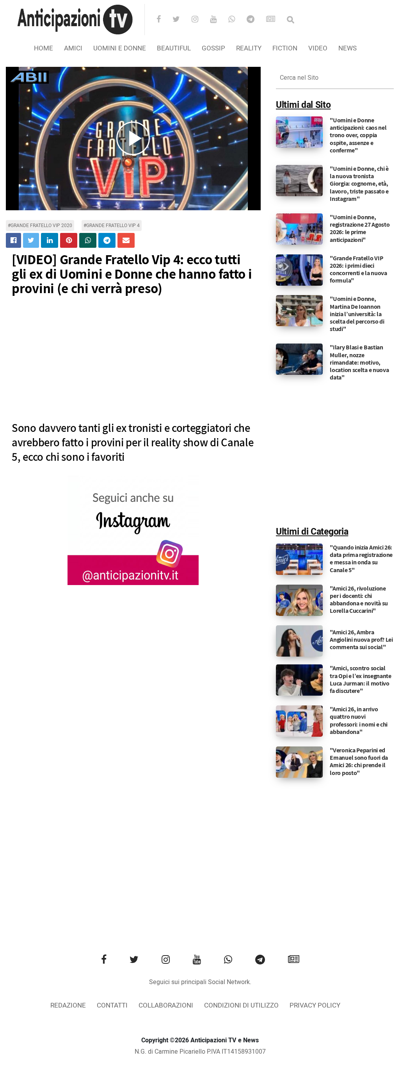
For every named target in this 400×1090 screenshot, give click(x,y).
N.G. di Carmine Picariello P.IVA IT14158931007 (200, 1051)
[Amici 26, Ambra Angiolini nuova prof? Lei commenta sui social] (299, 641)
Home (43, 48)
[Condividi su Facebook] (13, 240)
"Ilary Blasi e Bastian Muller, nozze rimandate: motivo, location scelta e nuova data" (359, 362)
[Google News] (275, 20)
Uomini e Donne (119, 48)
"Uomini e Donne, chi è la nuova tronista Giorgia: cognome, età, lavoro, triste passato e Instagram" (359, 184)
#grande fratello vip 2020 (40, 225)
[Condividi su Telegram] (107, 240)
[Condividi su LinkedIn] (49, 240)
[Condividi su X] (31, 240)
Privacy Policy (315, 1005)
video (317, 48)
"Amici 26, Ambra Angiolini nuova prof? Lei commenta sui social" (361, 639)
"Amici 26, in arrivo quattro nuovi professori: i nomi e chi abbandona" (359, 720)
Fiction (284, 48)
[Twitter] (181, 20)
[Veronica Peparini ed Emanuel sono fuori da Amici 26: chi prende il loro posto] (299, 762)
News (347, 48)
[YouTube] (218, 20)
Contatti (112, 1005)
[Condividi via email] (126, 240)
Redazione (68, 1005)
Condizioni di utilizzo (241, 1005)
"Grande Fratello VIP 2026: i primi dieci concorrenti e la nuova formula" (358, 269)
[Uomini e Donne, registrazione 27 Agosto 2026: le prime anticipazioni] (299, 229)
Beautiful (174, 48)
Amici (73, 48)
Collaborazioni (166, 1005)
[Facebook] (163, 20)
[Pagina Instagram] (133, 530)
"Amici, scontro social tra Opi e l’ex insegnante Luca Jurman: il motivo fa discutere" (360, 679)
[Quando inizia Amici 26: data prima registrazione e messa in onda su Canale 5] (299, 559)
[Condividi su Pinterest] (68, 240)
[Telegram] (256, 20)
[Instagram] (200, 20)
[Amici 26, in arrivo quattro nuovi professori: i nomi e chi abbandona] (299, 721)
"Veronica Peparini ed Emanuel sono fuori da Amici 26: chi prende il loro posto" (359, 761)
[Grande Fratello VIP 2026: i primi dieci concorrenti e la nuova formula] (299, 269)
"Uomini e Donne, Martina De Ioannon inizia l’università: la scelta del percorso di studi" (357, 314)
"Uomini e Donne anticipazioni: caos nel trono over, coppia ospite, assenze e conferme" (358, 135)
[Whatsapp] (236, 20)
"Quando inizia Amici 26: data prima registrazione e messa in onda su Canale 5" (361, 558)
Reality (248, 48)
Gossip (213, 48)
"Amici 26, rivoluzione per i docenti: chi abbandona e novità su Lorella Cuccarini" (359, 599)
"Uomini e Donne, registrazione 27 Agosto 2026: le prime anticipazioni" (359, 228)
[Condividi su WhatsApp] (87, 240)
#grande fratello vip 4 (112, 225)
